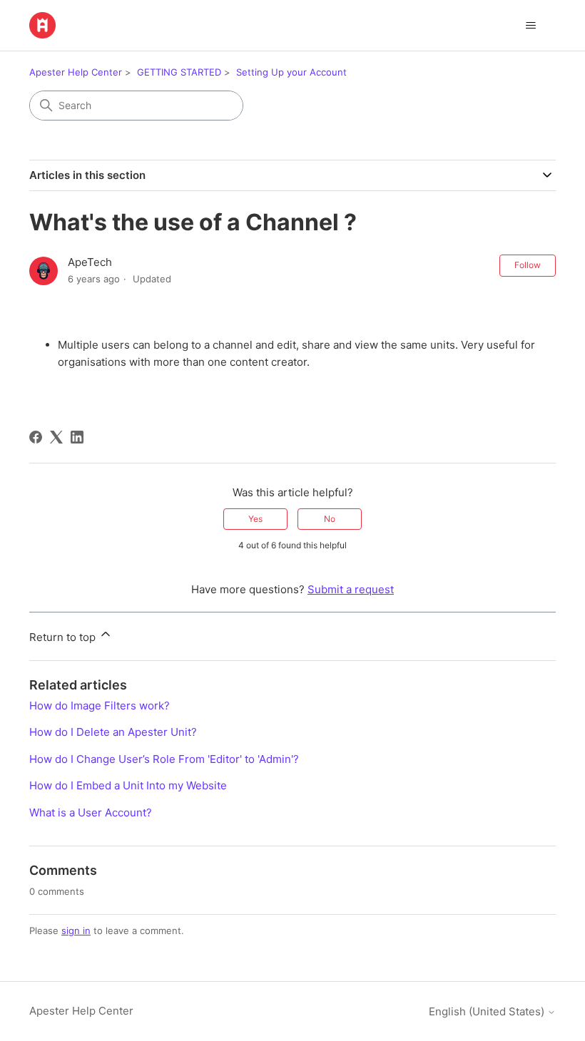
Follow (527, 265)
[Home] (42, 25)
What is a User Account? (90, 812)
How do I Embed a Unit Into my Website (128, 785)
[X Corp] (56, 437)
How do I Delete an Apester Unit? (113, 732)
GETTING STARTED (179, 72)
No (329, 518)
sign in (76, 930)
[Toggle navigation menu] (530, 25)
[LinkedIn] (77, 437)
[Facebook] (35, 437)
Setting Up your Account (291, 72)
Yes (255, 518)
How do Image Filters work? (99, 705)
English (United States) (488, 1011)
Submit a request (350, 589)
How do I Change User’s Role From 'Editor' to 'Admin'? (164, 759)
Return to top (63, 637)
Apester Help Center (75, 72)
